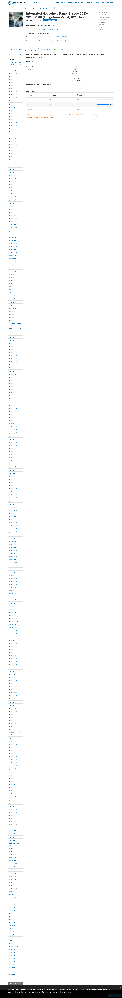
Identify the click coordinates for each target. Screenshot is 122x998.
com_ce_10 (12, 299)
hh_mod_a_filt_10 (13, 73)
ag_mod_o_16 (12, 806)
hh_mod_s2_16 (13, 714)
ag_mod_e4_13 (13, 451)
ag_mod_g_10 (12, 181)
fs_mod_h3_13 (13, 581)
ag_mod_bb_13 (13, 433)
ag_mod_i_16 (12, 778)
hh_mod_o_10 (12, 128)
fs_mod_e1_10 (12, 249)
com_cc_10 (12, 292)
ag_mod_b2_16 (13, 747)
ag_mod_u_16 (12, 837)
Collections (79, 2)
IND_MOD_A (12, 949)
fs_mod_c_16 (12, 857)
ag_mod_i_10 (12, 187)
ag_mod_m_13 (13, 482)
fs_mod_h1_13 (12, 575)
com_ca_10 (12, 286)
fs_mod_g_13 (12, 572)
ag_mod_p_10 (12, 209)
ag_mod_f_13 (12, 457)
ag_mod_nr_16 (13, 803)
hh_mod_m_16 (13, 689)
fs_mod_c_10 (12, 237)
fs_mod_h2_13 (13, 578)
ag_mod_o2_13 (13, 498)
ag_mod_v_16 (12, 840)
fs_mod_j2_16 (12, 901)
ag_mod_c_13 (12, 436)
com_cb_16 (12, 910)
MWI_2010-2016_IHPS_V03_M (39, 8)
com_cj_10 (11, 317)
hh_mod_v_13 (12, 417)
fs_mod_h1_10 (12, 265)
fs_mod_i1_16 (12, 894)
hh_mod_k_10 (12, 113)
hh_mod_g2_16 (13, 661)
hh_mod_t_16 (12, 717)
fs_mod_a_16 (12, 851)
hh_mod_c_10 (12, 79)
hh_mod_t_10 (12, 147)
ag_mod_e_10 (12, 175)
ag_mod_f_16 (12, 769)
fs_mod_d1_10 (12, 240)
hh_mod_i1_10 (12, 104)
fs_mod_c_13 (12, 544)
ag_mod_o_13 (12, 491)
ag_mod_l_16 (12, 793)
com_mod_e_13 (13, 615)
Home (10, 8)
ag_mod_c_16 (12, 750)
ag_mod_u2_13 (13, 525)
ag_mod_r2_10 (13, 218)
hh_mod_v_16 (12, 723)
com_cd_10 (12, 296)
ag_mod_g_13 (12, 460)
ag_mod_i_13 (12, 467)
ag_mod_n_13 (12, 485)
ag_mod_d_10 (12, 172)
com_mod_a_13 (13, 603)
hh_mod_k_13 (12, 377)
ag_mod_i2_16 (13, 784)
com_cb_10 (12, 289)
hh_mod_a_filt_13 (13, 337)
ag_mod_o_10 (12, 206)
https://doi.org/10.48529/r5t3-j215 (48, 29)
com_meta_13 (12, 600)
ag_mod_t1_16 (12, 831)
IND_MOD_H (12, 958)
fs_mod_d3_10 (13, 246)
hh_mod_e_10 (12, 85)
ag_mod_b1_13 (13, 426)
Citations (89, 2)
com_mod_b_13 (13, 606)
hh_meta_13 (12, 334)
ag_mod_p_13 (12, 501)
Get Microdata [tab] (60, 50)
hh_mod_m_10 (13, 119)
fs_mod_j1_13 (12, 593)
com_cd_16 (12, 916)
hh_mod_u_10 (12, 150)
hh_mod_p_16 (12, 702)
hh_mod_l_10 (12, 116)
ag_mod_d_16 (12, 753)
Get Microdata (51, 20)
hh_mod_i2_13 (13, 371)
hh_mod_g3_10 (13, 98)
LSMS (28, 8)
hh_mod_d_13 (12, 346)
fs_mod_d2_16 (13, 864)
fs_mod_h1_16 (12, 885)
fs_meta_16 (12, 848)
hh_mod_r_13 (12, 402)
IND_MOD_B (12, 952)
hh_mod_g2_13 (13, 358)
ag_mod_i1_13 (12, 470)
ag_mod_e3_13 (13, 448)
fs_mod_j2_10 (12, 283)
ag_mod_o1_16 (13, 809)
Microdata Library (35, 3)
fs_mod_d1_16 (12, 860)
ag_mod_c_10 (12, 169)
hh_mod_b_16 (12, 943)
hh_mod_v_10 (12, 153)
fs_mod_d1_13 (12, 547)
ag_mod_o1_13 (13, 494)
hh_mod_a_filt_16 (13, 643)
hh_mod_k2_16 (13, 683)
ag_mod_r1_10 (12, 215)
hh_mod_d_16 (12, 649)
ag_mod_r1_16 (12, 821)
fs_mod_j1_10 (12, 280)
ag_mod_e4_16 (13, 766)
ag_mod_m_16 (13, 796)
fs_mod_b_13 (12, 541)
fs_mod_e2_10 (13, 252)
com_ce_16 (12, 919)
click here (67, 992)
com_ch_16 (12, 928)
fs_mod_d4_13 (13, 556)
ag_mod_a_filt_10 (13, 163)
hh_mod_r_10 (12, 138)
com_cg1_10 (12, 305)
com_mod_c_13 (13, 609)
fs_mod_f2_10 (12, 258)
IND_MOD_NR (12, 974)
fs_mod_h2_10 (13, 268)
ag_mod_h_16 (12, 775)
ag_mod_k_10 (12, 193)
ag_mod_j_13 (12, 473)
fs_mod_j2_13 (12, 597)
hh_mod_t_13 (12, 411)
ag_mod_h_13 (12, 464)
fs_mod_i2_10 (12, 277)
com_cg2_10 (12, 308)
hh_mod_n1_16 (13, 692)
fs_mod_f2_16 (12, 879)
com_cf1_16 (12, 922)
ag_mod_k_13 (12, 476)
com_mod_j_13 (13, 634)
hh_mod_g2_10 (13, 94)
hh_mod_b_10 (12, 76)
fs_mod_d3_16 (13, 867)
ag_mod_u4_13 (13, 532)
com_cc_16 (12, 913)
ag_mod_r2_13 (13, 510)
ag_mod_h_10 (12, 184)
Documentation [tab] (45, 50)
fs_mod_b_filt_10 (13, 234)
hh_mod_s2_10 (13, 144)
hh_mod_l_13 (12, 380)
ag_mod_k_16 (12, 790)
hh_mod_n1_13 (13, 386)
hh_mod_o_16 (12, 699)
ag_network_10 (13, 231)
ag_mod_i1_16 (12, 781)
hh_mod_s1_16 (13, 711)
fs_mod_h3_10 (13, 271)
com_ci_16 (11, 931)
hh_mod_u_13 (12, 414)
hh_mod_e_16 (12, 652)
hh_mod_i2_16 (13, 674)
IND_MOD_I (12, 961)
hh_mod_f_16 (12, 655)
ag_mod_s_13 (12, 513)
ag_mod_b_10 (12, 166)
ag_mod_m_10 (13, 200)
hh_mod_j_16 (12, 677)
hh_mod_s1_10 (13, 141)
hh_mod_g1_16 (13, 658)
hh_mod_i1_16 (12, 671)
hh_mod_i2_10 (13, 107)
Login (111, 2)
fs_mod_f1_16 (12, 876)
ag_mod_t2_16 (13, 834)
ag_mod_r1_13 (12, 507)
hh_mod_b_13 (12, 340)
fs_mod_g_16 (12, 882)
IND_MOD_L (12, 971)
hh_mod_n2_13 (13, 389)
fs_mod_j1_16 (12, 898)
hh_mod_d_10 (12, 82)
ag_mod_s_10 (12, 221)
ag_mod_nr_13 (13, 488)
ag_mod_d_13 (12, 439)
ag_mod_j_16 (12, 787)
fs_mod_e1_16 (12, 870)
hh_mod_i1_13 (12, 368)
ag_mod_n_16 (12, 800)
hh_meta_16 (12, 640)
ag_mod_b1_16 (13, 744)
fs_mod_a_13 (12, 538)
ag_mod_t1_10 (12, 224)
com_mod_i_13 (13, 631)
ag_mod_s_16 (12, 827)
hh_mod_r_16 (12, 708)
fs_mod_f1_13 (12, 566)
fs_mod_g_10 (12, 261)
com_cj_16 (11, 935)
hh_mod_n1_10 (13, 122)
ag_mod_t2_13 (13, 519)
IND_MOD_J (12, 964)
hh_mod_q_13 (12, 399)
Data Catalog (60, 2)
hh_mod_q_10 (12, 135)
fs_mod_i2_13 (12, 590)
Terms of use (99, 2)
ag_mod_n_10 (12, 203)
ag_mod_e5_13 (13, 454)
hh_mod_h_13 (12, 365)
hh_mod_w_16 (13, 726)
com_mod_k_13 (13, 637)
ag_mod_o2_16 (13, 812)
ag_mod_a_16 (12, 741)
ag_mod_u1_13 (13, 522)
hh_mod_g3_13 (13, 361)
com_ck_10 (12, 320)
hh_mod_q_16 (12, 705)
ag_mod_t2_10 (13, 227)
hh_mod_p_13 (12, 395)
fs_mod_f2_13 (12, 569)
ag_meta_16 (12, 738)
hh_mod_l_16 (12, 686)
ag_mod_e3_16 (13, 762)
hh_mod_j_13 (12, 374)
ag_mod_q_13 (12, 504)
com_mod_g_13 (13, 624)
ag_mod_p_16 (12, 815)
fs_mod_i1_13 (12, 587)
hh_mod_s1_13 (13, 405)
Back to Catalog (16, 983)
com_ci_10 (11, 314)
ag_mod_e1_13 (13, 442)
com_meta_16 (12, 904)
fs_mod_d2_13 (13, 550)
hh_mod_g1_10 (13, 91)
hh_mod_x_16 (12, 730)
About (70, 2)
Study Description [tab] (16, 50)
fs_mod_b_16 (12, 854)
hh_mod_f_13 (12, 352)
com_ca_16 (12, 907)
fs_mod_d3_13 (13, 553)
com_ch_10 (12, 311)
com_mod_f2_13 (13, 621)
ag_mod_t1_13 (12, 516)
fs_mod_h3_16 (13, 891)
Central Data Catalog (19, 8)
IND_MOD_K (12, 968)
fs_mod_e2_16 (13, 873)
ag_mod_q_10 (12, 212)
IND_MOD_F (12, 955)
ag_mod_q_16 (12, 818)
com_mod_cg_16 (13, 946)
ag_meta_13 (12, 423)
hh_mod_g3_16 (13, 665)
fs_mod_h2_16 (13, 888)
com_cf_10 (12, 302)
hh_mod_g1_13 (13, 355)
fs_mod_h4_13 (13, 584)
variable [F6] (52, 8)
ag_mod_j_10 (12, 190)
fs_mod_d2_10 (13, 243)
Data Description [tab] (31, 50)
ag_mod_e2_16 (13, 759)
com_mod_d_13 (13, 612)
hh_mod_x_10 (12, 159)
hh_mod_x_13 (12, 420)
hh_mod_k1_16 (13, 680)
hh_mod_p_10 (12, 132)
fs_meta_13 (12, 535)
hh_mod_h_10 (12, 101)
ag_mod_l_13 (12, 479)
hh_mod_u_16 (12, 720)
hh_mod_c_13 (12, 343)
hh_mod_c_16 (12, 646)
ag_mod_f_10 (12, 178)
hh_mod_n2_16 (13, 696)
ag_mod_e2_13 (13, 445)
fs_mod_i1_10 (12, 274)
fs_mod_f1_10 (12, 255)
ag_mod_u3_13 (13, 528)
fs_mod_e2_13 (13, 563)
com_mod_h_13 (13, 627)
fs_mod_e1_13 (12, 559)
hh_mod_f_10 (12, 88)
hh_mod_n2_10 (13, 125)
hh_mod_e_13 (12, 349)
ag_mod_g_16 (12, 772)
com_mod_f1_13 (13, 618)
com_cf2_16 (12, 925)
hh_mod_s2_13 (13, 408)
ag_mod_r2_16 (13, 824)
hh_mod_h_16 (12, 668)
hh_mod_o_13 (12, 392)
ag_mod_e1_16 (13, 756)
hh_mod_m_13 (13, 383)
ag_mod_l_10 (12, 197)
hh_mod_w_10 (13, 156)
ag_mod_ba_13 (13, 429)
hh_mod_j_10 (12, 110)
